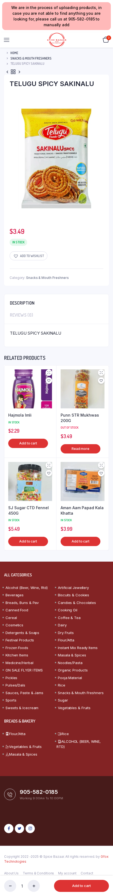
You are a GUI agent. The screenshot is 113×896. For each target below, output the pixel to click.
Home (14, 53)
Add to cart (81, 885)
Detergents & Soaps (22, 632)
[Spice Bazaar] (57, 40)
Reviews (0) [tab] (21, 315)
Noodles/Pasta (70, 663)
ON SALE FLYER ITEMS (24, 670)
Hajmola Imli (20, 415)
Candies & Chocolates (77, 602)
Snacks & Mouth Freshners (31, 58)
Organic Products (72, 670)
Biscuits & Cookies (73, 595)
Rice (61, 685)
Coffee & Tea (69, 617)
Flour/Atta (66, 640)
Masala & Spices (72, 655)
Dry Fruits (66, 632)
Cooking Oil (67, 610)
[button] (28, 255)
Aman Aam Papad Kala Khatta (82, 510)
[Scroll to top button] (104, 874)
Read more (80, 449)
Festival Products (19, 640)
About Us (11, 873)
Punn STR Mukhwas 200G (80, 418)
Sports (10, 700)
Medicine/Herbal (19, 663)
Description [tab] (22, 303)
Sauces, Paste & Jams (24, 693)
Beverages (14, 595)
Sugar (63, 700)
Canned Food (16, 610)
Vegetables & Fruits (74, 708)
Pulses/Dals (15, 685)
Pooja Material (70, 678)
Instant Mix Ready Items (78, 648)
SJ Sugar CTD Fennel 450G (28, 510)
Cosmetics (14, 625)
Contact (87, 873)
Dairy (62, 625)
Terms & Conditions (38, 873)
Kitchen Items (16, 655)
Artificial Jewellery (73, 587)
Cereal (11, 617)
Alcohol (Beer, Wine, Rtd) (26, 587)
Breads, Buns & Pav (22, 602)
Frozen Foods (16, 648)
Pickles (11, 678)
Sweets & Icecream (21, 708)
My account (67, 873)
